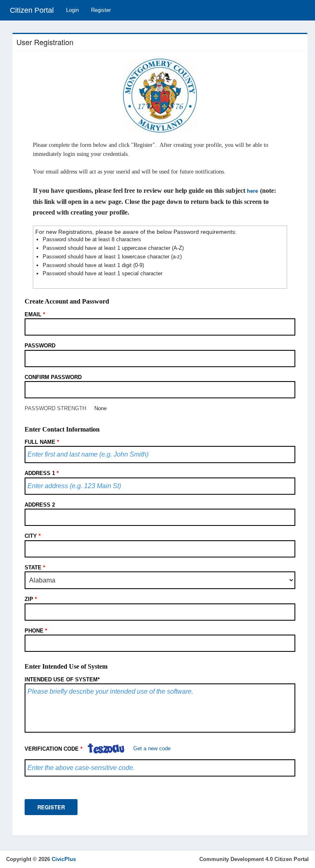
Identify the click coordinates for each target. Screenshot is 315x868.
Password (40, 346)
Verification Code (53, 749)
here (252, 191)
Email (35, 314)
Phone (36, 631)
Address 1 (42, 473)
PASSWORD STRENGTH (55, 408)
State (35, 567)
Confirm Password (53, 377)
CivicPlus (64, 859)
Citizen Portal (32, 10)
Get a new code (152, 749)
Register (101, 10)
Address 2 (40, 505)
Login (72, 10)
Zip (31, 599)
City (33, 536)
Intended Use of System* (62, 679)
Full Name (42, 442)
